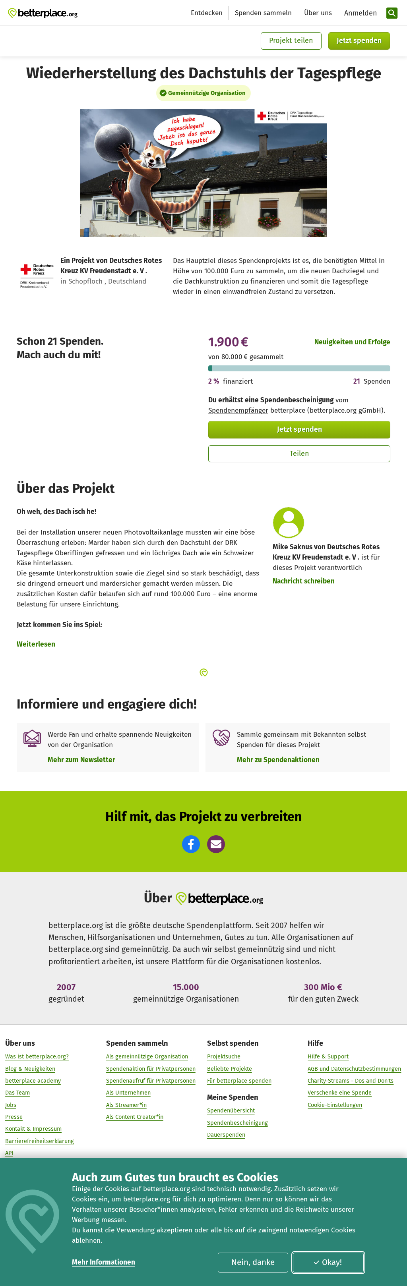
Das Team (17, 1092)
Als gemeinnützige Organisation (147, 1056)
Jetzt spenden (359, 40)
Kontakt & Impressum (33, 1128)
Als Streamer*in (126, 1104)
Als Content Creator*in (134, 1116)
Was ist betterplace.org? (37, 1056)
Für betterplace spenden (239, 1080)
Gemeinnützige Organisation (207, 93)
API (9, 1153)
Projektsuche (223, 1056)
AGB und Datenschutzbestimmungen (354, 1068)
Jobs (10, 1104)
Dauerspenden (226, 1134)
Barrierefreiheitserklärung (39, 1141)
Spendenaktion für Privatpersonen (151, 1068)
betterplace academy (33, 1080)
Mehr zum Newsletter (81, 760)
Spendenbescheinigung (237, 1122)
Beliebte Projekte (229, 1068)
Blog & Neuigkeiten (30, 1068)
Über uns (318, 13)
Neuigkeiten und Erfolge (352, 342)
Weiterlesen (36, 644)
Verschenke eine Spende (340, 1092)
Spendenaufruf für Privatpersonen (151, 1080)
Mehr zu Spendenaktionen (278, 760)
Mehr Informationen (103, 1262)
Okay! (332, 1262)
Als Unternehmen (128, 1092)
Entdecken (207, 13)
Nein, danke (253, 1262)
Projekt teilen (291, 40)
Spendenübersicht (231, 1110)
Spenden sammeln (263, 13)
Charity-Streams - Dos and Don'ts (350, 1080)
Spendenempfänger (238, 410)
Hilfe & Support (328, 1056)
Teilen (299, 453)
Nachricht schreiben (304, 581)
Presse (14, 1116)
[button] (191, 844)
